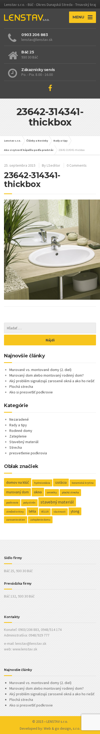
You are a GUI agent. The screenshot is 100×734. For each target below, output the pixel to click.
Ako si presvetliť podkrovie (31, 392)
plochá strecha (70, 492)
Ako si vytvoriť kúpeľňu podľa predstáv (28, 150)
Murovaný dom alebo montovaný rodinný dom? (46, 375)
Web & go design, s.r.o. (62, 728)
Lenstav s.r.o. (12, 140)
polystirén (29, 502)
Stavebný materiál (23, 441)
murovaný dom (17, 492)
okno (38, 492)
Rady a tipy (60, 140)
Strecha (15, 447)
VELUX (45, 511)
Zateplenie (18, 436)
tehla (32, 511)
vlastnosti (60, 511)
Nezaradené (19, 419)
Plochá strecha (21, 386)
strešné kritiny (15, 511)
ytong (75, 511)
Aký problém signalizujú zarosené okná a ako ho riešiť (51, 380)
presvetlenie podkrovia (28, 453)
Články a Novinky (37, 140)
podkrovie (12, 502)
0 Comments (77, 165)
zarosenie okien (15, 519)
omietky (52, 492)
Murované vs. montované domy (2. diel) (40, 369)
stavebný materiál (57, 502)
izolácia (61, 482)
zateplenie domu (40, 519)
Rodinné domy (20, 430)
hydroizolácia (42, 483)
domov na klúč (17, 482)
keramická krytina (83, 483)
